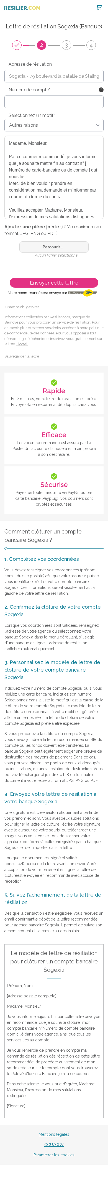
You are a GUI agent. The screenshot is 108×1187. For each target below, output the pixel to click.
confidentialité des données (31, 333)
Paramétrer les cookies (54, 1155)
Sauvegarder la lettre (21, 356)
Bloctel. (22, 344)
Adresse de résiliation (30, 64)
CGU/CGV (54, 1144)
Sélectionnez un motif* (32, 115)
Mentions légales (54, 1134)
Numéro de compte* (29, 89)
